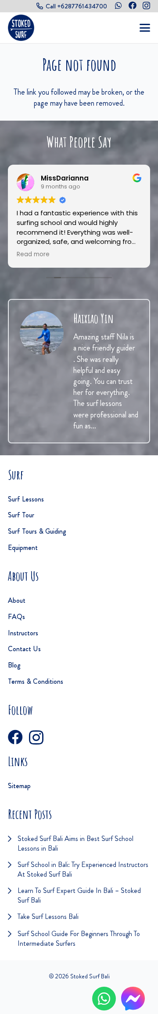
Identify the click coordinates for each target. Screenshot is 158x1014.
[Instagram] (146, 5)
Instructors (23, 633)
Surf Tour (21, 515)
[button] (145, 27)
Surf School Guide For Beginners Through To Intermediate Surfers (79, 938)
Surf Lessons (26, 499)
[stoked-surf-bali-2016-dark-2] (21, 28)
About (16, 600)
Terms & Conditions (35, 681)
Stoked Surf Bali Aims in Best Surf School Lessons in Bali (75, 843)
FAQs (16, 617)
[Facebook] (132, 5)
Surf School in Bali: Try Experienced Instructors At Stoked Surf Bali (83, 869)
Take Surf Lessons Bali (48, 916)
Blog (14, 665)
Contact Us (24, 649)
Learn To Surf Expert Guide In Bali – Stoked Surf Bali (79, 895)
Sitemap (19, 786)
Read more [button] (33, 254)
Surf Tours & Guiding (37, 531)
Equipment (23, 547)
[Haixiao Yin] (42, 333)
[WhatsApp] (118, 5)
